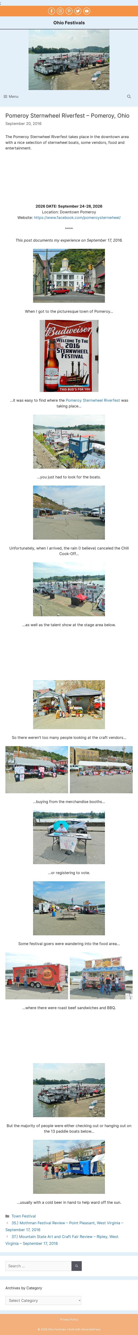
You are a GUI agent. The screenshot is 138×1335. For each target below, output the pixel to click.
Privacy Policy (69, 1319)
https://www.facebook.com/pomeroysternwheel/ (77, 217)
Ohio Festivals (69, 22)
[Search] (77, 1266)
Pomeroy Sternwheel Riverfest (93, 400)
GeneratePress (90, 1329)
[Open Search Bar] (129, 96)
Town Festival (24, 1216)
